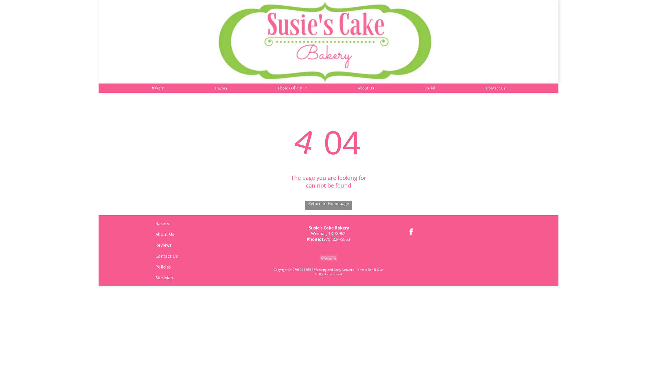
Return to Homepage (328, 203)
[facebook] (411, 232)
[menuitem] (158, 88)
